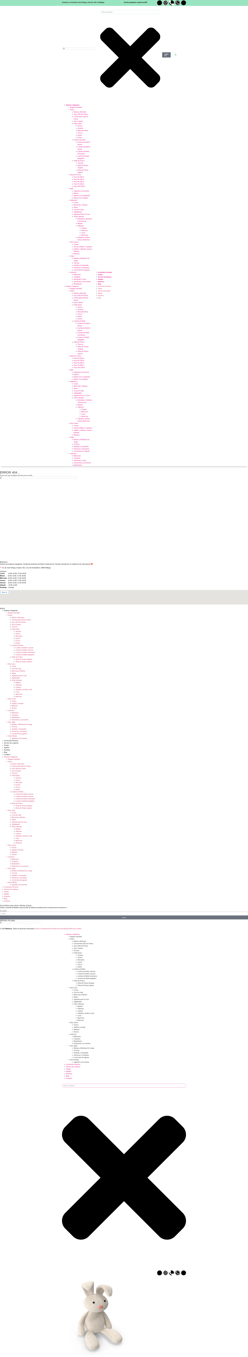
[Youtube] (183, 2)
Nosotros (101, 281)
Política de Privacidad (59, 928)
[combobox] (130, 12)
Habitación (73, 200)
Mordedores (78, 284)
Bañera (76, 193)
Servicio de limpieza (104, 277)
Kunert (80, 137)
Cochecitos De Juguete (82, 270)
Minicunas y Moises (18, 671)
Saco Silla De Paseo (81, 114)
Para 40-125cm (79, 179)
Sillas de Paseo (79, 161)
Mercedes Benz (83, 130)
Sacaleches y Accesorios (82, 281)
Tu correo (3, 911)
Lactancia (73, 272)
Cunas (76, 202)
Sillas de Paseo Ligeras (24, 661)
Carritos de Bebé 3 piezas (24, 650)
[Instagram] (165, 2)
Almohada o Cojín (80, 279)
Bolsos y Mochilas (80, 112)
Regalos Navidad (76, 107)
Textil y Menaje (79, 216)
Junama (80, 128)
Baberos (76, 254)
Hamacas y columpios (19, 731)
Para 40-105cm (79, 177)
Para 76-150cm (79, 184)
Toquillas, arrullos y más (24, 689)
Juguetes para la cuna (19, 675)
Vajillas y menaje (17, 703)
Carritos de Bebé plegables (25, 655)
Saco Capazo (78, 121)
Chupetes (77, 277)
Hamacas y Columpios (81, 267)
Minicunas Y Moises (80, 205)
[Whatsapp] (177, 2)
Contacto (7, 754)
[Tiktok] (159, 2)
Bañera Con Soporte (81, 198)
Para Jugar (11, 722)
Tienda (100, 274)
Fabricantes (78, 123)
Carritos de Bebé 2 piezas (24, 648)
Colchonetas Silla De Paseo (21, 620)
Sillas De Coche (75, 175)
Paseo (72, 109)
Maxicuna (84, 235)
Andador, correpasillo (19, 729)
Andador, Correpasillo (81, 265)
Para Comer (74, 242)
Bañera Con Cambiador (82, 195)
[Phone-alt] (171, 2)
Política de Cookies (74, 928)
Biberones (77, 274)
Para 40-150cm (79, 181)
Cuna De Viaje (79, 209)
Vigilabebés (78, 212)
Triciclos (80, 163)
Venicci (80, 126)
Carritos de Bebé (79, 140)
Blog (99, 284)
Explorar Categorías (72, 105)
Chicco (80, 133)
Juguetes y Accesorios (81, 191)
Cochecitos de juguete (19, 734)
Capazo (84, 228)
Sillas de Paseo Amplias (24, 659)
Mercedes (19, 636)
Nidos (76, 207)
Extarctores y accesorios (20, 720)
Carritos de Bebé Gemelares (25, 652)
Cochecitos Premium (105, 272)
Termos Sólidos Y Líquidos (83, 247)
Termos (14, 708)
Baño (71, 188)
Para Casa (11, 664)
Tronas (76, 244)
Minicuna (84, 230)
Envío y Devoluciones (43, 928)
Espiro (80, 135)
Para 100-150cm (79, 186)
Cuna (83, 233)
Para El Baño (12, 736)
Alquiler (100, 279)
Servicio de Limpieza (11, 743)
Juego (72, 256)
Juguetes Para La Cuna (82, 214)
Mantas (80, 223)
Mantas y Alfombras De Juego (22, 724)
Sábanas (81, 226)
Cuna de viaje (16, 668)
